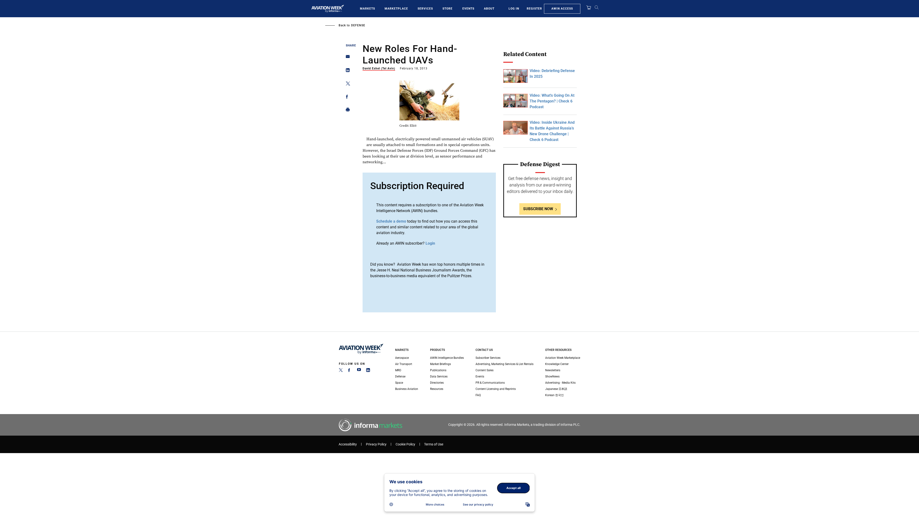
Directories (437, 382)
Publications (438, 370)
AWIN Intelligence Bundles (447, 358)
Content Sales (484, 370)
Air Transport (403, 364)
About (489, 8)
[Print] (346, 111)
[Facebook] (350, 371)
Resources (436, 389)
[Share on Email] (346, 58)
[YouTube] (359, 371)
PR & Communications (490, 382)
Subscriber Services (488, 358)
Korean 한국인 (554, 395)
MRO (398, 370)
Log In (514, 8)
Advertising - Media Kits (560, 382)
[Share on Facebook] (346, 98)
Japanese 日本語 (556, 389)
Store (448, 8)
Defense (358, 25)
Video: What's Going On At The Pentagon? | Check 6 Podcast (552, 101)
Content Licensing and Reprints (496, 389)
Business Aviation (406, 389)
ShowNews (552, 376)
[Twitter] (341, 371)
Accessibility (348, 444)
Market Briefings (440, 364)
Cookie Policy (405, 444)
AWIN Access (562, 8)
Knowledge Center (557, 364)
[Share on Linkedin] (346, 71)
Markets (367, 8)
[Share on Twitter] (346, 84)
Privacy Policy (376, 444)
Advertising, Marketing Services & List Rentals (504, 364)
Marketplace (396, 8)
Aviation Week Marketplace (562, 358)
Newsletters (552, 370)
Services (425, 8)
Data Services (439, 376)
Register (534, 8)
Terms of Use (433, 444)
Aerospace (402, 358)
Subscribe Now (538, 209)
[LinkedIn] (368, 371)
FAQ (478, 395)
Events (468, 8)
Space (399, 382)
